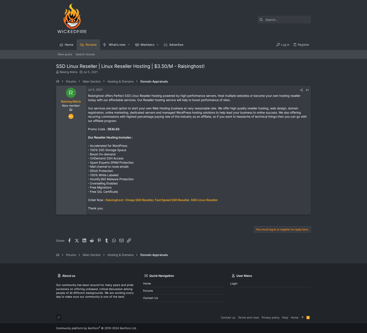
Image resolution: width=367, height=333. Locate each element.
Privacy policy (270, 317)
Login (233, 283)
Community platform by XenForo (96, 328)
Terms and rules (248, 317)
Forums (148, 290)
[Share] (301, 90)
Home (147, 283)
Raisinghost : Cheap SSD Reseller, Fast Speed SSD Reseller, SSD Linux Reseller (162, 200)
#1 (307, 90)
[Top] (302, 317)
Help (285, 317)
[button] (129, 45)
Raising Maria (68, 72)
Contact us (150, 298)
